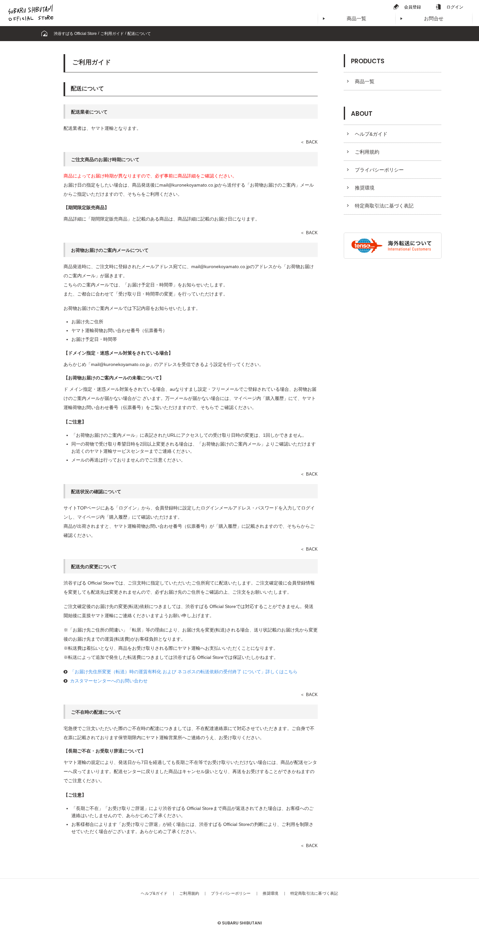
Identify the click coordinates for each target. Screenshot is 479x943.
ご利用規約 (367, 152)
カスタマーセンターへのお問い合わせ (109, 680)
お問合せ (433, 18)
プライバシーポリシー (379, 170)
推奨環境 (364, 187)
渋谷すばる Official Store (75, 33)
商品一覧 (356, 18)
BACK (312, 142)
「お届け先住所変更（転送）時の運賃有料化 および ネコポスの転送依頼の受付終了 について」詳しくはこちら (184, 671)
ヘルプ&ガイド (371, 134)
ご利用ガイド (112, 33)
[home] (44, 33)
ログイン (454, 7)
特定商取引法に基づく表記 (384, 205)
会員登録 (412, 7)
